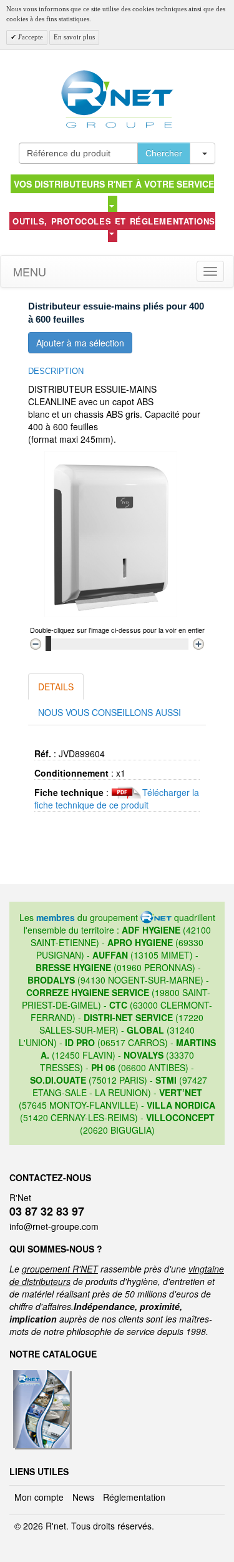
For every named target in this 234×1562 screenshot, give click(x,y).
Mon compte (39, 1497)
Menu (28, 271)
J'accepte (29, 37)
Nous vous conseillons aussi (109, 712)
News (83, 1497)
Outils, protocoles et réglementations (113, 221)
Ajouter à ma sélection (80, 342)
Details (56, 686)
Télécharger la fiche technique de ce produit (116, 798)
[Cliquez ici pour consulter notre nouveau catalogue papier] (40, 1374)
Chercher (163, 153)
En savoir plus (74, 37)
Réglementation (134, 1497)
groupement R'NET (60, 1268)
